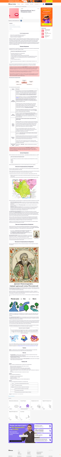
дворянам (17, 97)
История (22, 8)
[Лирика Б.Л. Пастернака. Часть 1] (14, 420)
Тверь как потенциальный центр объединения (15, 26)
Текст (21, 419)
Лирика (10, 419)
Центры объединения (12, 25)
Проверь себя (11, 29)
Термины (11, 28)
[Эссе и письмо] (25, 420)
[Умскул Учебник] (30, 1)
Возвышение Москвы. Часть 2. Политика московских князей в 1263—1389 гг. (28, 345)
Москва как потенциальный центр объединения (15, 27)
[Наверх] (60, 454)
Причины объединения (12, 24)
